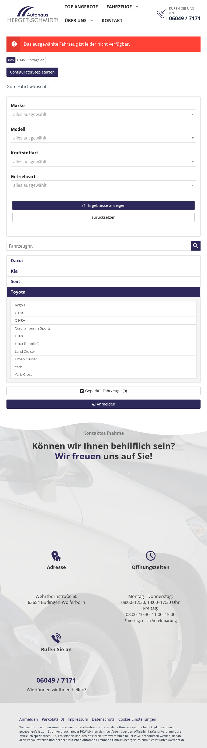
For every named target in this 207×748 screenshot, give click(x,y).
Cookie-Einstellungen (137, 719)
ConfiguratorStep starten (32, 72)
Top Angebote (81, 7)
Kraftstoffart (24, 153)
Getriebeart (23, 176)
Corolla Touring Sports (33, 328)
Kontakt (112, 21)
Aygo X (20, 305)
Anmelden (28, 719)
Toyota (18, 292)
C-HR (19, 313)
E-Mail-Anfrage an (30, 60)
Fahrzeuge (119, 7)
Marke (18, 105)
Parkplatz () (53, 719)
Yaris (18, 367)
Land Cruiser (25, 351)
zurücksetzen (104, 217)
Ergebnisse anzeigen (103, 205)
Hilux (19, 336)
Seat (15, 281)
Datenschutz (103, 719)
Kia (14, 271)
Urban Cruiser (26, 359)
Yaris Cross (23, 374)
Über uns (76, 21)
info (11, 60)
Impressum (78, 719)
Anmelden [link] (106, 404)
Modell (18, 129)
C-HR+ (20, 320)
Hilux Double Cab (29, 343)
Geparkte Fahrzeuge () (106, 390)
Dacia (17, 261)
